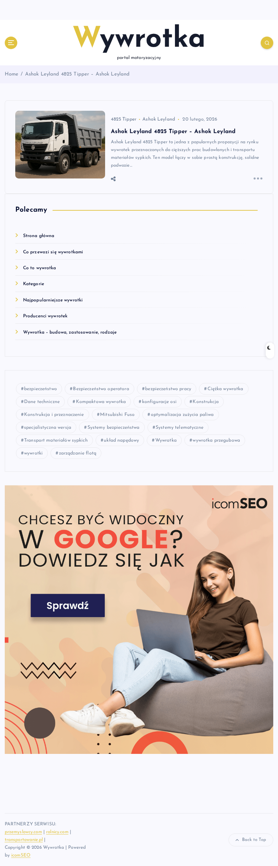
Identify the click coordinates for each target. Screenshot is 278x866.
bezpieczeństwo (40, 389)
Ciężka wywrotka (225, 389)
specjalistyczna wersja (47, 427)
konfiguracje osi (159, 401)
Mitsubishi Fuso (117, 414)
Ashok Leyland (158, 119)
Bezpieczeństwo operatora (101, 389)
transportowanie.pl (24, 840)
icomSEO (21, 855)
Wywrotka (166, 440)
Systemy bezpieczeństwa (113, 427)
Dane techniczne (42, 401)
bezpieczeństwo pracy (168, 389)
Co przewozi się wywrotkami (53, 252)
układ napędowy (121, 440)
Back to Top (254, 840)
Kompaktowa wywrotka (101, 401)
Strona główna (39, 236)
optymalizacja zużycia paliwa (182, 414)
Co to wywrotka (39, 268)
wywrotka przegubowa (216, 440)
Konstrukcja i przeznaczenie (54, 414)
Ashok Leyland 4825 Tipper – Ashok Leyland (77, 74)
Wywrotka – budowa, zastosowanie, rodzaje (70, 332)
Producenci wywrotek (45, 316)
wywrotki (33, 453)
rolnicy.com (57, 832)
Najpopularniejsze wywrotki (53, 300)
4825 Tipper (124, 119)
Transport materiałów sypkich (56, 440)
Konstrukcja (206, 401)
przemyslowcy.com (23, 832)
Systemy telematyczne (179, 427)
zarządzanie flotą (77, 453)
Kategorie (33, 284)
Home (12, 74)
